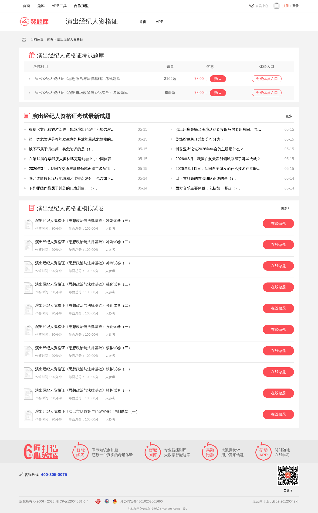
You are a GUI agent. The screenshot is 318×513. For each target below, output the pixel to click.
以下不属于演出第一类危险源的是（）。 (62, 149)
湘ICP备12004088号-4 (71, 501)
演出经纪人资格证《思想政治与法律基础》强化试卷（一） (83, 327)
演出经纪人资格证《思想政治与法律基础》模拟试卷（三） (83, 348)
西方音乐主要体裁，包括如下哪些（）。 (209, 188)
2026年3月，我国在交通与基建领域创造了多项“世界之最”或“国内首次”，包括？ (94, 169)
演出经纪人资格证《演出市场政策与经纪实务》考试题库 (81, 93)
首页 (26, 6)
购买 (218, 79)
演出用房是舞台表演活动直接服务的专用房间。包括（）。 (224, 129)
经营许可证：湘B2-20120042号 (276, 501)
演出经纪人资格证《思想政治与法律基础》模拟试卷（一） (83, 390)
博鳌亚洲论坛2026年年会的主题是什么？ (210, 149)
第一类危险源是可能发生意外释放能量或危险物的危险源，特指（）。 (86, 139)
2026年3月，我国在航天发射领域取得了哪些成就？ (218, 159)
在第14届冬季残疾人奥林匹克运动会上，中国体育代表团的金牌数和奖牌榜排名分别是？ (102, 159)
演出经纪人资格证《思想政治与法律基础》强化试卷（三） (83, 284)
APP (159, 22)
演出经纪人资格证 (70, 39)
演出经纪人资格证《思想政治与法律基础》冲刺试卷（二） (83, 242)
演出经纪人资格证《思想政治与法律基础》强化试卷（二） (83, 305)
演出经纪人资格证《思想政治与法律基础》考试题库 (77, 79)
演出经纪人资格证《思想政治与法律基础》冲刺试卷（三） (83, 221)
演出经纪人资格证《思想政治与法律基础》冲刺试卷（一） (83, 263)
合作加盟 (81, 6)
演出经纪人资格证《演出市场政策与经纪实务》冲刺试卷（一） (87, 411)
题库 (41, 6)
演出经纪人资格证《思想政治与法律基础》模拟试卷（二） (83, 369)
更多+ (290, 116)
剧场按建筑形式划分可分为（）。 (203, 139)
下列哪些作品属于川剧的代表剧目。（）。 (64, 188)
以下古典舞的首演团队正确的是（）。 (207, 178)
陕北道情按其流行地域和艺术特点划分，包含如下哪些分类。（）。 (85, 178)
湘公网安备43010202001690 (141, 501)
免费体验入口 (267, 79)
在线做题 (278, 223)
